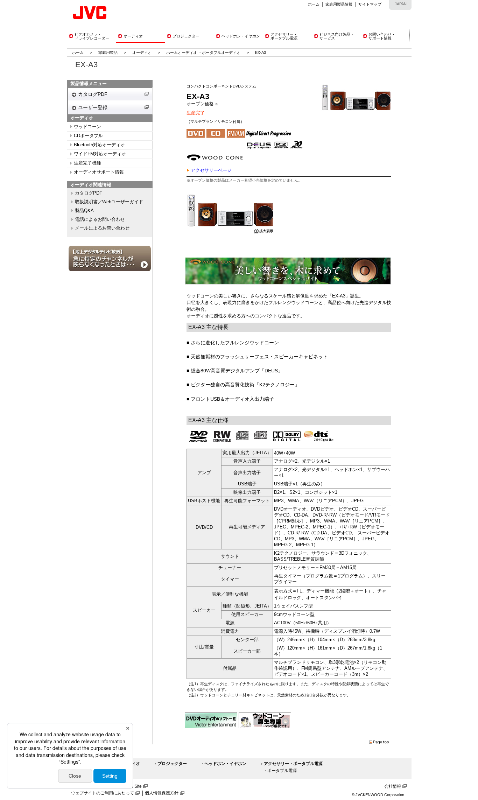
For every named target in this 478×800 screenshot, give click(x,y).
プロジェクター (172, 763)
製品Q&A (84, 210)
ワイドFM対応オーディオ (100, 154)
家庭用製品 (108, 52)
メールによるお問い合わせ (102, 228)
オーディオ (142, 52)
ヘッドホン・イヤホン (225, 763)
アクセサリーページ (211, 170)
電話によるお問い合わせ (100, 219)
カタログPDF (92, 94)
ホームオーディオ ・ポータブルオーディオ (203, 52)
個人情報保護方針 (161, 793)
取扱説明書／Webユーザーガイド (109, 201)
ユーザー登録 (92, 107)
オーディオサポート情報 (99, 172)
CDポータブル (88, 135)
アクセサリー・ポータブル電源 (293, 763)
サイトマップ (369, 4)
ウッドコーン (87, 126)
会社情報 (392, 786)
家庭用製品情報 (338, 4)
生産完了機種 (87, 163)
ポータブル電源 (282, 770)
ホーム (313, 4)
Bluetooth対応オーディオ (99, 144)
